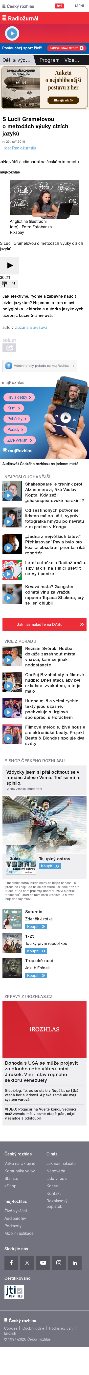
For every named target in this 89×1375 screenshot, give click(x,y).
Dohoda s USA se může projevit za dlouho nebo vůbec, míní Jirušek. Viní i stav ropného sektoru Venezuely (41, 1071)
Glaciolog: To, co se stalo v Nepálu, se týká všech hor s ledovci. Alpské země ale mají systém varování (41, 1095)
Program (50, 60)
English (10, 1333)
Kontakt (53, 1193)
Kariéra (52, 1186)
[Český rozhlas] (18, 6)
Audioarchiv (15, 1218)
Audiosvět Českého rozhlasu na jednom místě (40, 464)
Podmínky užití (61, 1328)
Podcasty (13, 1226)
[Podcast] (4, 284)
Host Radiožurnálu (19, 148)
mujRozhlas (13, 382)
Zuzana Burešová (31, 327)
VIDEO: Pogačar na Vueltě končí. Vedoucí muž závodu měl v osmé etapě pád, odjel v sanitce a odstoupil (40, 1113)
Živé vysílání (17, 440)
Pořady (13, 429)
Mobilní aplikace (19, 1233)
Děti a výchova (19, 60)
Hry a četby (17, 397)
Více (72, 60)
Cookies (11, 1328)
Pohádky (14, 418)
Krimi (11, 408)
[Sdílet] (13, 284)
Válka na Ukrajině (19, 1163)
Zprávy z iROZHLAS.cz (28, 996)
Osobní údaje (33, 1328)
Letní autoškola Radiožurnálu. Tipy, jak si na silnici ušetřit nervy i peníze (56, 568)
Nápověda (55, 1171)
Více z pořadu (20, 641)
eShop (10, 1186)
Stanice (11, 1178)
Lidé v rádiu (57, 1178)
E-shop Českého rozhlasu (34, 760)
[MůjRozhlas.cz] (10, 172)
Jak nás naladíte (61, 1163)
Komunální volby (19, 1171)
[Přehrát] (9, 265)
